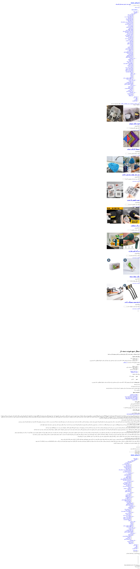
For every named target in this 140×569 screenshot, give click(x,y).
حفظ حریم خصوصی (133, 394)
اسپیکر (132, 75)
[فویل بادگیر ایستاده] (123, 121)
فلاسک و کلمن (130, 29)
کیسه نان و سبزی (130, 22)
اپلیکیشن (135, 99)
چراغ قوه (131, 89)
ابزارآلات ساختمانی (129, 56)
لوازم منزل (133, 13)
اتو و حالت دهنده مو (129, 71)
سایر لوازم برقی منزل (129, 38)
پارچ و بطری (131, 28)
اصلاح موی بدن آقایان (129, 69)
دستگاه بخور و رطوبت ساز (128, 63)
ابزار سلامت (131, 60)
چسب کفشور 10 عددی (133, 200)
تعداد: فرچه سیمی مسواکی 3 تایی (133, 306)
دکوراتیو (131, 44)
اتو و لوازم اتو (130, 37)
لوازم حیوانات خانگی (129, 57)
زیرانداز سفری (130, 90)
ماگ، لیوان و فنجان (129, 27)
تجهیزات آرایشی (130, 65)
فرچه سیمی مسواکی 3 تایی (132, 302)
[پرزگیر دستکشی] (123, 223)
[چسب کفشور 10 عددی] (123, 197)
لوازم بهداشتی (130, 59)
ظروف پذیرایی (130, 26)
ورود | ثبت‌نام (137, 7)
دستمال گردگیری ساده (133, 149)
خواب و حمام (130, 39)
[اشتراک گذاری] (136, 567)
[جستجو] (139, 6)
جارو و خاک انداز (128, 498)
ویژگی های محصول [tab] (133, 371)
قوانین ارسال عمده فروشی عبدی (131, 397)
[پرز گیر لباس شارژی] (123, 248)
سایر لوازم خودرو (130, 82)
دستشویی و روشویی (129, 40)
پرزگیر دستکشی (135, 225)
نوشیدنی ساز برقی (129, 34)
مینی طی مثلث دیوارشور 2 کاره (131, 174)
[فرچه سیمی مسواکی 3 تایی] (123, 299)
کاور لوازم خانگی (130, 53)
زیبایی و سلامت (132, 58)
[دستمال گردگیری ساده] (131, 146)
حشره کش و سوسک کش (126, 499)
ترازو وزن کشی (130, 62)
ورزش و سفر (132, 85)
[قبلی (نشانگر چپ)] (139, 568)
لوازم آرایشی (130, 64)
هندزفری (131, 76)
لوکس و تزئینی (130, 46)
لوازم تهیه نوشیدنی (129, 19)
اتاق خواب (131, 41)
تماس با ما (135, 97)
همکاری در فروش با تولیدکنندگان (131, 398)
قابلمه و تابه (126, 463)
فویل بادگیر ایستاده (134, 123)
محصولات (135, 12)
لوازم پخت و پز (130, 15)
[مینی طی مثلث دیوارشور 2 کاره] (123, 172)
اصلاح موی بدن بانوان (129, 70)
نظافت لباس (130, 54)
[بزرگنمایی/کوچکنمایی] (139, 567)
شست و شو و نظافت (129, 48)
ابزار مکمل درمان (130, 61)
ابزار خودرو (131, 81)
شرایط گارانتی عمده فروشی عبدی (131, 396)
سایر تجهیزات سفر (129, 91)
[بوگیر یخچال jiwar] (123, 274)
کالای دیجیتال (132, 73)
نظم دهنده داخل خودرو (129, 83)
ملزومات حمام (130, 42)
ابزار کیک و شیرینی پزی (129, 16)
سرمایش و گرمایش (129, 36)
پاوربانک (131, 74)
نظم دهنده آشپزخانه (129, 18)
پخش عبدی (135, 11)
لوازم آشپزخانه (130, 14)
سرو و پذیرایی (130, 25)
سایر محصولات (132, 92)
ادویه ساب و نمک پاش (129, 32)
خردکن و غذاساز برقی (129, 35)
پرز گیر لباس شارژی (134, 251)
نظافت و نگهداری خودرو (128, 84)
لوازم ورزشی (130, 86)
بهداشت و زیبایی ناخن (129, 67)
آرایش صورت (130, 66)
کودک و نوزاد (130, 94)
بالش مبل (131, 45)
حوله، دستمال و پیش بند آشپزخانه (127, 21)
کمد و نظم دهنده (130, 55)
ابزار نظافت (131, 49)
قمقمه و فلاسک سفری (129, 88)
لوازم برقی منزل (130, 33)
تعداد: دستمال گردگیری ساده (134, 153)
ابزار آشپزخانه (130, 17)
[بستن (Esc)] (135, 567)
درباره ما (135, 96)
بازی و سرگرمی (130, 93)
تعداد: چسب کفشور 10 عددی (134, 204)
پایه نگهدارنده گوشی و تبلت (128, 77)
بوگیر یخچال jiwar (135, 276)
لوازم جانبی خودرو (132, 527)
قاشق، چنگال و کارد (129, 30)
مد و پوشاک (131, 95)
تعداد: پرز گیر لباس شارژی (135, 255)
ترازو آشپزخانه (130, 20)
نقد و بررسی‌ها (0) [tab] (134, 372)
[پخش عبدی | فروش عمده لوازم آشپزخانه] (134, 10)
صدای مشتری (134, 100)
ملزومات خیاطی (130, 43)
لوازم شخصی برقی (129, 68)
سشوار (131, 72)
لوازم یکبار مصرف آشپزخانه (128, 31)
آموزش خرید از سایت (133, 395)
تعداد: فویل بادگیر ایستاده (135, 128)
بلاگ (136, 98)
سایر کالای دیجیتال (129, 526)
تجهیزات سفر (130, 87)
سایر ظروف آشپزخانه (127, 471)
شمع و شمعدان (130, 47)
